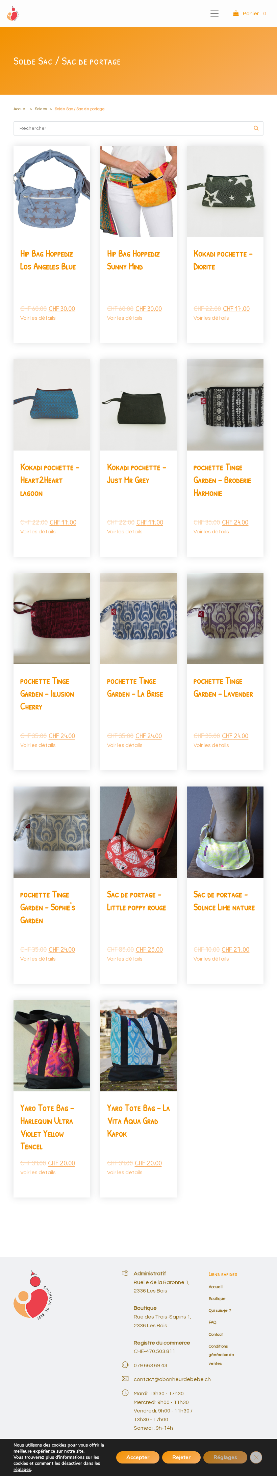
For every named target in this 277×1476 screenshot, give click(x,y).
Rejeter (181, 1457)
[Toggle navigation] (214, 13)
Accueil (20, 109)
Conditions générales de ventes (221, 1355)
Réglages (225, 1457)
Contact (216, 1334)
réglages (22, 1470)
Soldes (41, 109)
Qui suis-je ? (220, 1310)
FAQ (212, 1322)
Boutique (217, 1299)
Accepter (137, 1457)
